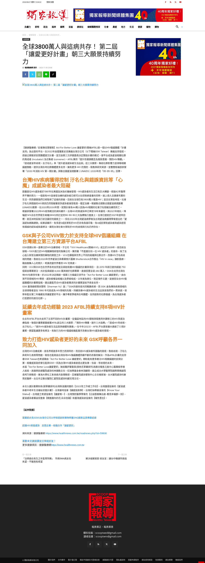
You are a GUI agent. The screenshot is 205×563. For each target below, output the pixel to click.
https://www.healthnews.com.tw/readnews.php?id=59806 (76, 433)
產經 (115, 26)
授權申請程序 (133, 560)
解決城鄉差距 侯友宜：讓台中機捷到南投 (106, 458)
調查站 (80, 26)
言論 (71, 26)
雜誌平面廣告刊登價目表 (90, 560)
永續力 (27, 26)
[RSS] (170, 2)
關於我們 (51, 560)
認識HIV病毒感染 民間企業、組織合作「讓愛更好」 (49, 425)
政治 (45, 26)
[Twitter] (175, 2)
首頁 (24, 35)
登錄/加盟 (50, 2)
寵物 (148, 26)
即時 (37, 26)
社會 (106, 26)
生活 (132, 26)
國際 (62, 26)
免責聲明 (159, 560)
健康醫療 (32, 35)
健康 (140, 26)
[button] (178, 27)
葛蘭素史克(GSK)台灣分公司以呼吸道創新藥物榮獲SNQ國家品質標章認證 (59, 417)
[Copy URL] (53, 74)
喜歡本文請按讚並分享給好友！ (39, 441)
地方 (123, 26)
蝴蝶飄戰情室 (93, 26)
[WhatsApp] (39, 74)
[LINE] (46, 74)
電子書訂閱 (72, 560)
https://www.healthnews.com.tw (67, 445)
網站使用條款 (147, 560)
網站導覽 (169, 560)
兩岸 (54, 26)
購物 (157, 26)
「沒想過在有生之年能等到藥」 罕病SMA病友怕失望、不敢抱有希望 (46, 460)
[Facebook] (165, 2)
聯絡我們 (179, 560)
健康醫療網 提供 (31, 67)
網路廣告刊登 (107, 560)
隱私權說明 (120, 560)
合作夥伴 (61, 560)
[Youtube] (180, 2)
